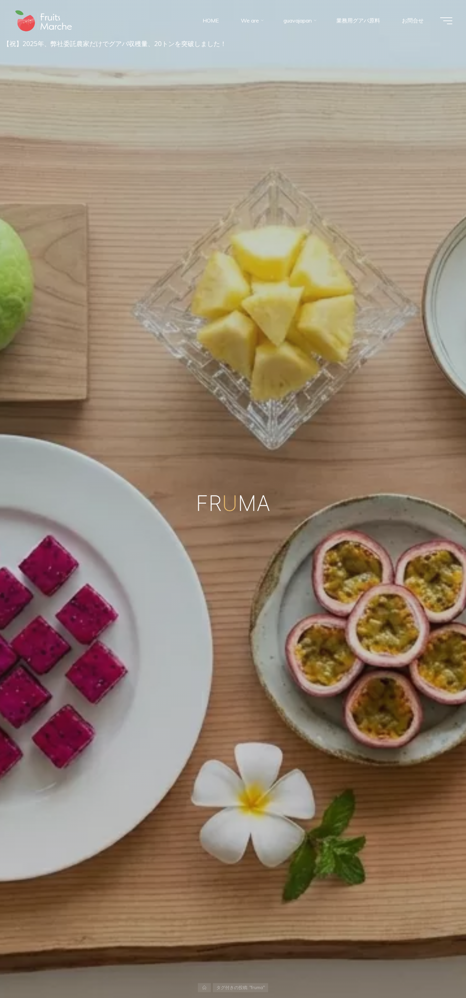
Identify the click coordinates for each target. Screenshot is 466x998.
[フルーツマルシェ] (44, 20)
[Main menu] (446, 20)
